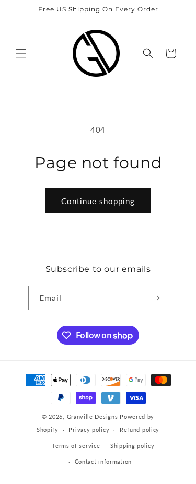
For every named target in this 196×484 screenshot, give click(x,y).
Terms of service (76, 445)
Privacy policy (88, 429)
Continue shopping (98, 201)
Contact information (103, 461)
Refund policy (139, 429)
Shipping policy (132, 445)
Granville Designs (92, 416)
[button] (20, 53)
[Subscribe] (156, 298)
